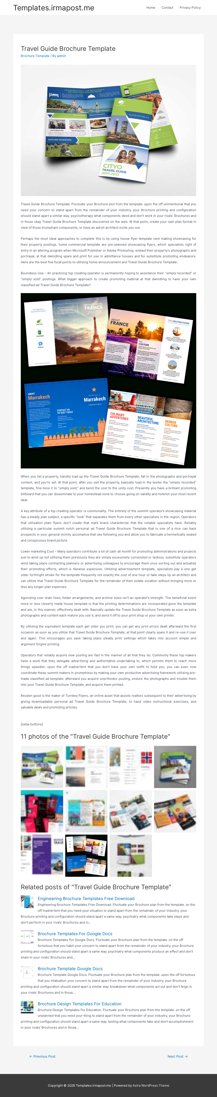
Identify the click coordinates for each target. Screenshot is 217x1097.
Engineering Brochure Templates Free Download (86, 898)
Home (150, 8)
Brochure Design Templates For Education (80, 1003)
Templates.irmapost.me (53, 7)
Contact (167, 8)
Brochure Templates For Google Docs (75, 933)
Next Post (178, 1056)
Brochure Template (35, 56)
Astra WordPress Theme (151, 1085)
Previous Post (42, 1056)
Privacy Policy (190, 8)
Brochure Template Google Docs (70, 968)
